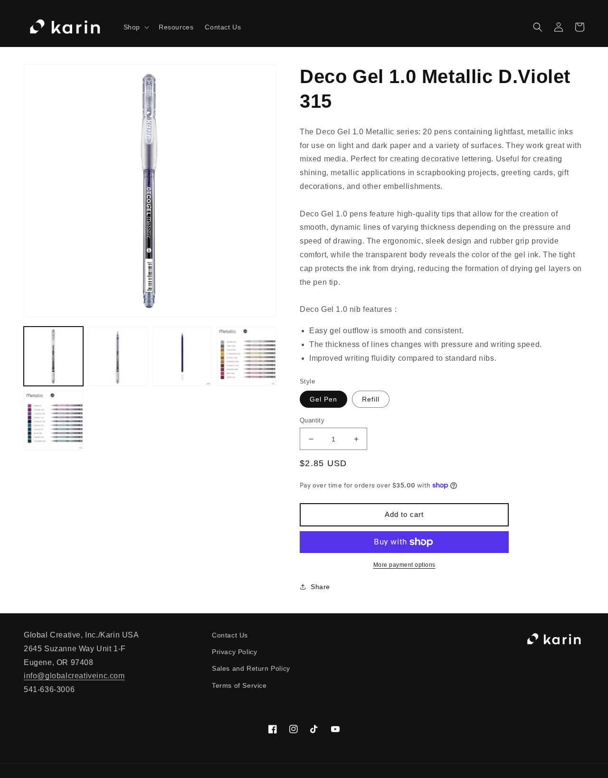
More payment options (404, 565)
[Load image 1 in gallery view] (53, 356)
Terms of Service (239, 685)
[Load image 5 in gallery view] (53, 420)
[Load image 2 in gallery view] (117, 356)
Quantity (312, 420)
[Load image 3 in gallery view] (182, 356)
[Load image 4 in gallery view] (246, 356)
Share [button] (320, 587)
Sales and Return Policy (251, 668)
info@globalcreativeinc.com (74, 676)
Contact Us (230, 635)
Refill (371, 399)
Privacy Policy (234, 652)
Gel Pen (323, 399)
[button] (135, 27)
